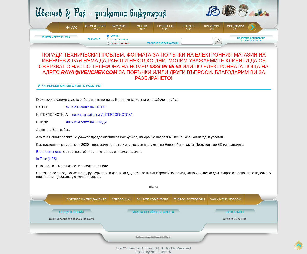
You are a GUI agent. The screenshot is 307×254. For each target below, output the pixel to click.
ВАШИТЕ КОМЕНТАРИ (152, 199)
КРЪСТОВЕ (212, 26)
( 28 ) (188, 29)
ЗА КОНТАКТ (235, 212)
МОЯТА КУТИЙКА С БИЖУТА (153, 212)
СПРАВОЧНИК (121, 199)
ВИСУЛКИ (118, 26)
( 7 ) (212, 29)
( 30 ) (95, 29)
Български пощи (49, 151)
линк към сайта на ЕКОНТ (86, 107)
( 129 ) (118, 29)
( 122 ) (142, 29)
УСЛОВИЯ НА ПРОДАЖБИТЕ (86, 199)
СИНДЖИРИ (235, 26)
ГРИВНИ (188, 26)
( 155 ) (165, 29)
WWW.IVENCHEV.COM (226, 199)
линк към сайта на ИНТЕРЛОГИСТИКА (102, 114)
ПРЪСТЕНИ (165, 26)
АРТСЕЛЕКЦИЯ (95, 26)
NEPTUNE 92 (161, 252)
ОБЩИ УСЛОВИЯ (71, 212)
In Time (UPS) (46, 159)
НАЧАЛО (71, 27)
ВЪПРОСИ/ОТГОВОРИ (189, 199)
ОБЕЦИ (142, 26)
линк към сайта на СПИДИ (86, 122)
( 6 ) (235, 29)
